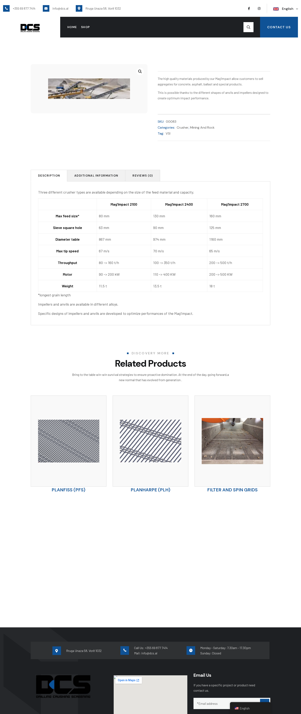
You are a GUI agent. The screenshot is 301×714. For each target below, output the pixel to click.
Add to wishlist (61, 463)
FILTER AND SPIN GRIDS (232, 490)
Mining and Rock (202, 127)
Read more (75, 465)
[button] (140, 71)
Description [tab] (49, 175)
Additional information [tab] (96, 175)
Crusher (183, 127)
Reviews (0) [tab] (142, 175)
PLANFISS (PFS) (68, 490)
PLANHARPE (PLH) (150, 490)
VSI (168, 133)
